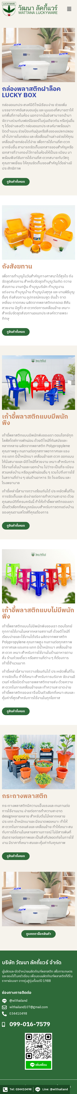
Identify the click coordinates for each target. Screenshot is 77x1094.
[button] (69, 9)
